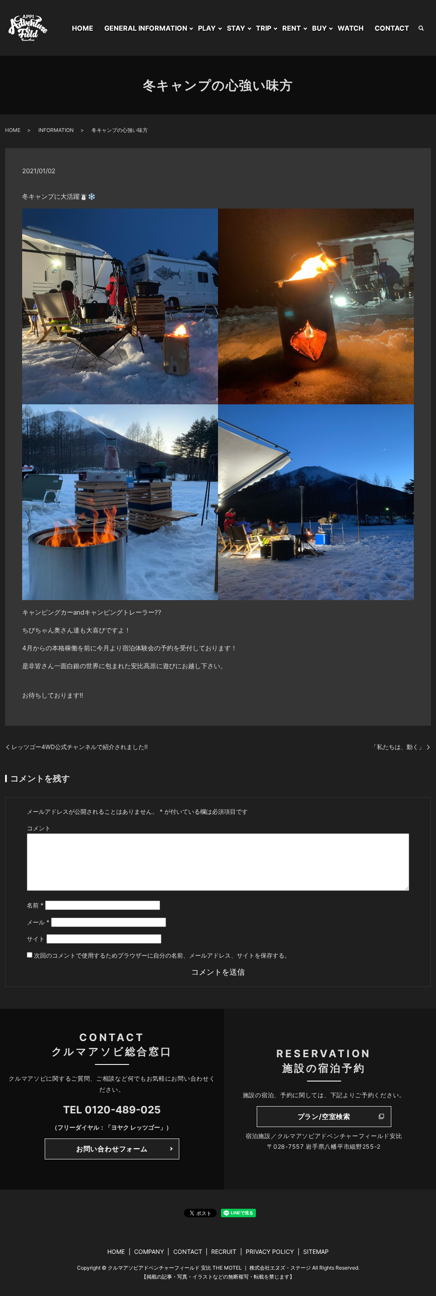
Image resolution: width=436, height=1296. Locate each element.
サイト (36, 938)
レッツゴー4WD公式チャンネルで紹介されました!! (79, 746)
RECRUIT (223, 1251)
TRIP (263, 28)
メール (38, 922)
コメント (39, 828)
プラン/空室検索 (324, 1116)
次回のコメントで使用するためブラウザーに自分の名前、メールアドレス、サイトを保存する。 (162, 955)
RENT (291, 28)
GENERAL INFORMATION (145, 28)
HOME (82, 28)
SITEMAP (316, 1251)
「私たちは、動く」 (398, 746)
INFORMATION (56, 130)
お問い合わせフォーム (112, 1148)
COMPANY (149, 1251)
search (421, 28)
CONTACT (392, 28)
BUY (319, 28)
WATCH (351, 28)
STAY (236, 28)
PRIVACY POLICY (270, 1251)
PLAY (207, 28)
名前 (35, 905)
